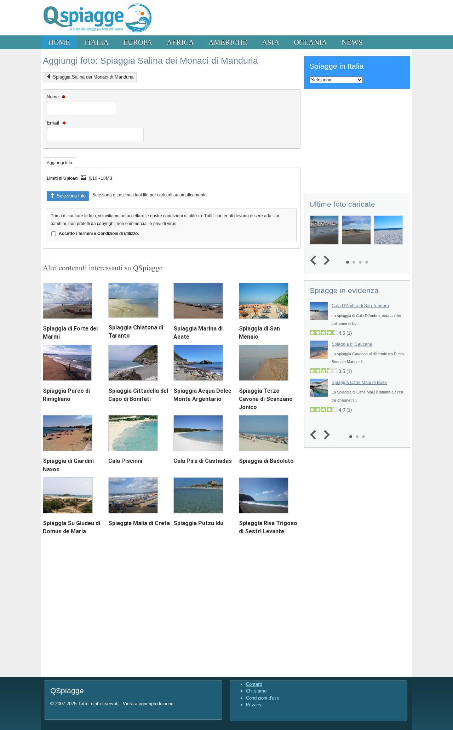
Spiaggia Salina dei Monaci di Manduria (93, 77)
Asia (270, 42)
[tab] (59, 162)
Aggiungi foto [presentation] (59, 162)
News (352, 42)
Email (54, 123)
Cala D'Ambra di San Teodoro (360, 305)
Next (325, 260)
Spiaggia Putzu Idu (198, 523)
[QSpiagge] (97, 33)
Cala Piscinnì (125, 461)
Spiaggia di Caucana (352, 344)
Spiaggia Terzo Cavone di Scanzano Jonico (266, 398)
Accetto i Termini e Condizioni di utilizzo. (99, 233)
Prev (315, 260)
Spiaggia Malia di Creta (139, 523)
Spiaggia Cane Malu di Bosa (359, 382)
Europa (137, 42)
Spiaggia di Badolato (266, 461)
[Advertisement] (357, 140)
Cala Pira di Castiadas (202, 461)
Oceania (310, 42)
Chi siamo (256, 691)
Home (59, 42)
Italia (97, 42)
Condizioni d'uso (262, 698)
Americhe (227, 42)
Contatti (254, 684)
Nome (53, 96)
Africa (180, 42)
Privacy (254, 704)
